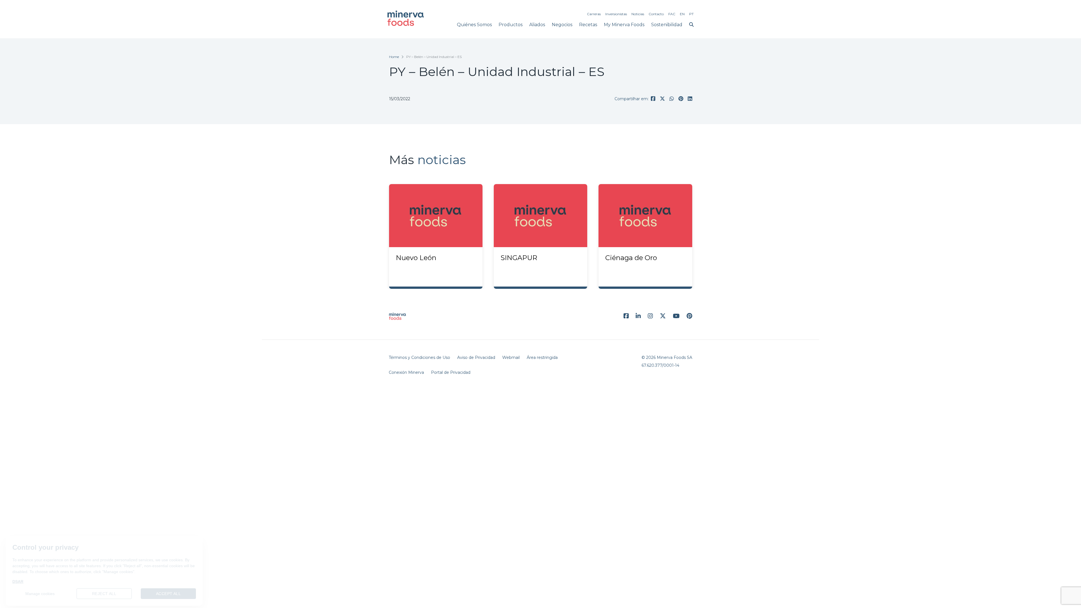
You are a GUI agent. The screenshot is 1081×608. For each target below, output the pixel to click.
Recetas (588, 24)
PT (691, 14)
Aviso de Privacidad (476, 357)
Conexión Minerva (406, 372)
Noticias (637, 14)
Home (394, 57)
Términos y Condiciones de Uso (419, 357)
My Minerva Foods (624, 24)
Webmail (511, 357)
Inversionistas (616, 14)
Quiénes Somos (474, 24)
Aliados (537, 24)
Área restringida (542, 357)
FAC (671, 14)
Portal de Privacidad (450, 372)
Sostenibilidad (666, 24)
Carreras (594, 14)
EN (682, 14)
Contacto (656, 14)
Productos (510, 24)
